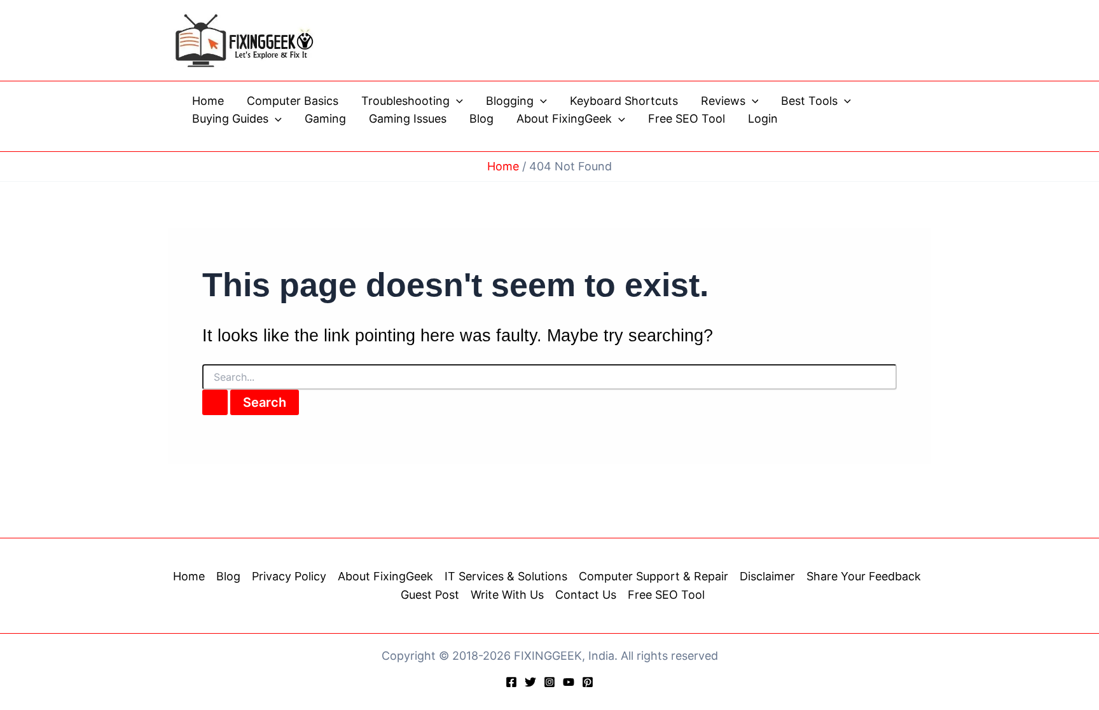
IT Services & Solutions (506, 576)
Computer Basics (292, 100)
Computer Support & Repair (653, 576)
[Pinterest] (587, 682)
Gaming (325, 118)
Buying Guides (230, 118)
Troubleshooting (405, 100)
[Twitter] (530, 682)
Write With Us (507, 594)
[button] (456, 101)
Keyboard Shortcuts (624, 100)
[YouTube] (568, 682)
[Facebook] (511, 682)
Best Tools (809, 100)
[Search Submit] (215, 402)
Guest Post (430, 594)
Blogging (510, 100)
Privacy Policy (289, 576)
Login (763, 118)
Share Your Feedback (863, 576)
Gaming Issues (407, 118)
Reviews (723, 100)
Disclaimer (767, 576)
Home (208, 100)
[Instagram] (549, 682)
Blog (481, 118)
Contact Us (585, 594)
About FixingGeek (564, 118)
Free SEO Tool (686, 118)
